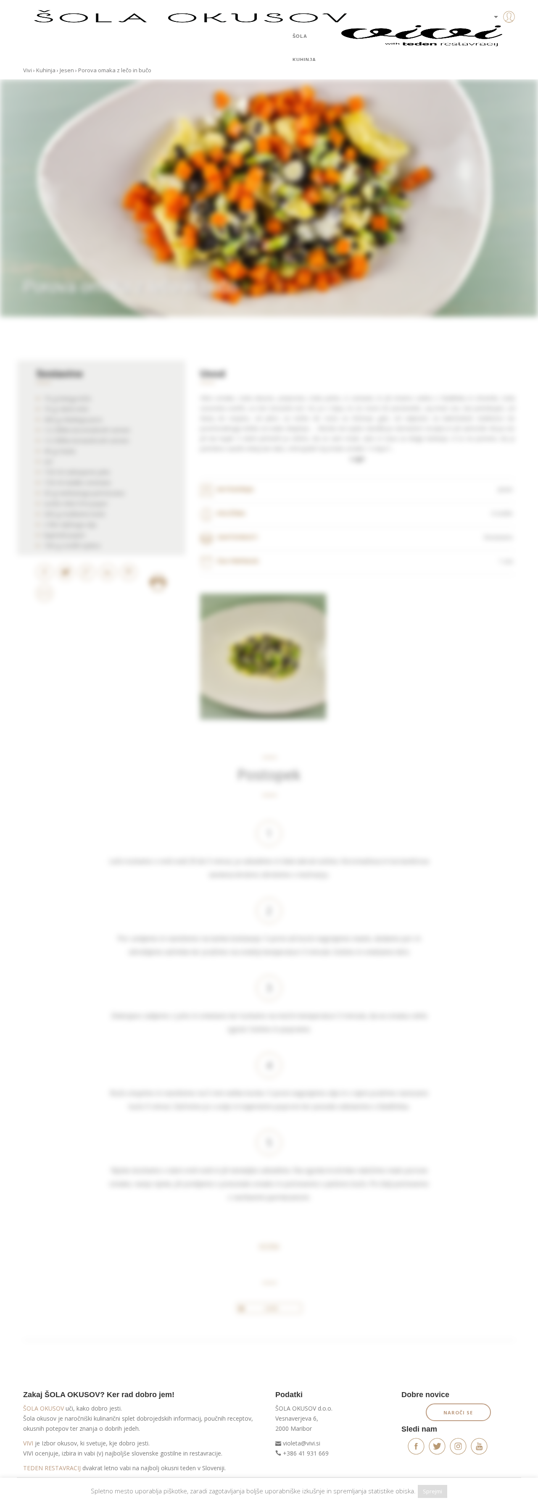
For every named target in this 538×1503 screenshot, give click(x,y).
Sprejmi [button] (432, 1491)
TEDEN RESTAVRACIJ (52, 1468)
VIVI (28, 1443)
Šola (300, 36)
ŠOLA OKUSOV (43, 1408)
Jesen (67, 70)
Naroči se (458, 1412)
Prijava (496, 33)
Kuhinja (304, 59)
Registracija (496, 46)
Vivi (27, 70)
